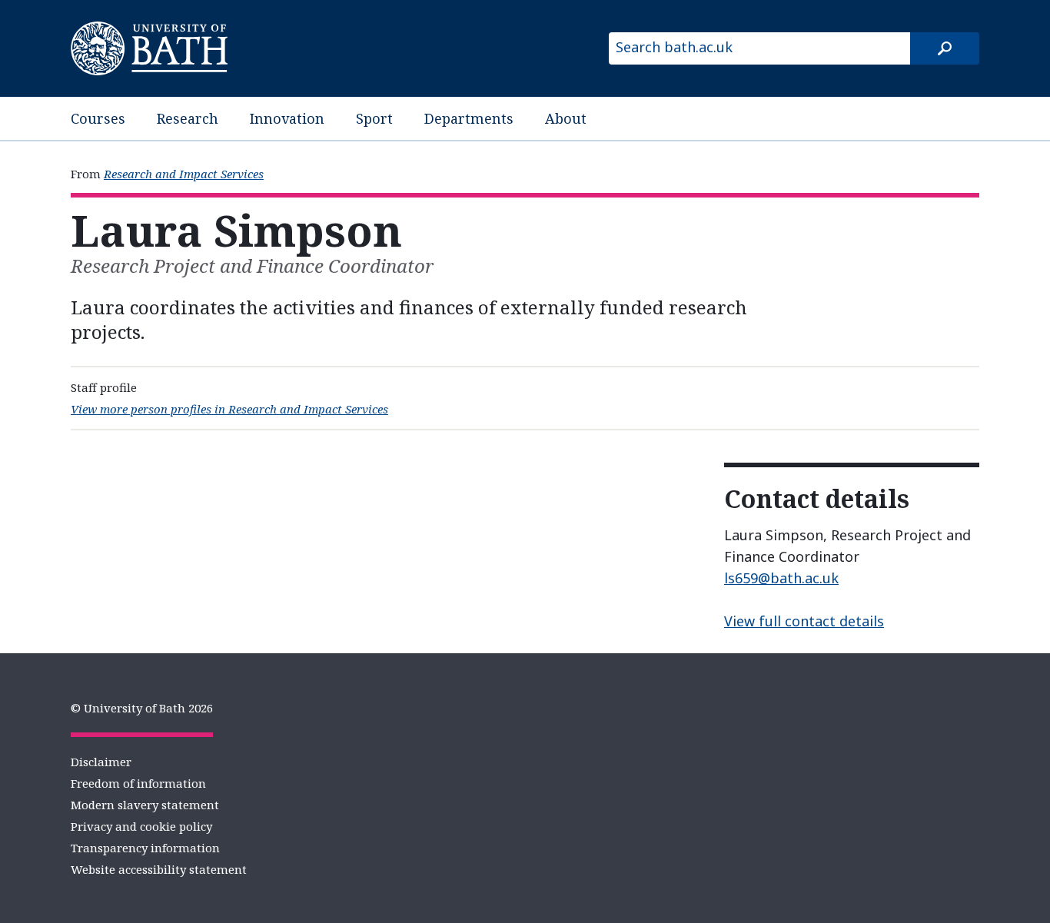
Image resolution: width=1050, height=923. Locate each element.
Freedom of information (138, 783)
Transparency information (145, 847)
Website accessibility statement (159, 869)
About (565, 118)
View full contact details (804, 621)
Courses (98, 118)
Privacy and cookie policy (141, 826)
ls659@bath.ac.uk (781, 578)
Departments (468, 118)
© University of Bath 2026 (142, 707)
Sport (374, 118)
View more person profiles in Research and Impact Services (229, 409)
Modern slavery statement (145, 804)
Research (187, 118)
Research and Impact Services (184, 173)
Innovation (287, 118)
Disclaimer (101, 761)
